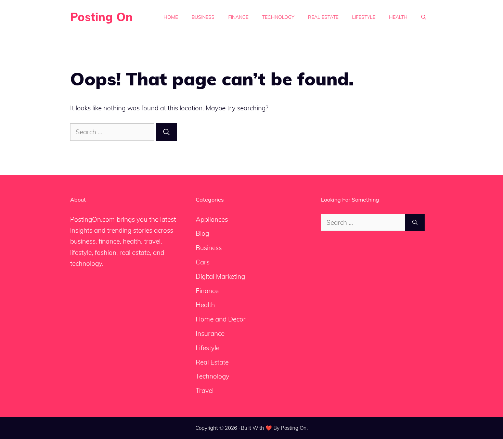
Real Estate (323, 17)
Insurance (210, 333)
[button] (423, 17)
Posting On (101, 17)
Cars (202, 262)
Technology (278, 17)
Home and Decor (221, 319)
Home (171, 17)
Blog (202, 233)
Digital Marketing (220, 276)
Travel (205, 390)
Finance (238, 17)
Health (398, 17)
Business (203, 17)
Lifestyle (363, 17)
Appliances (212, 219)
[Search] (166, 132)
